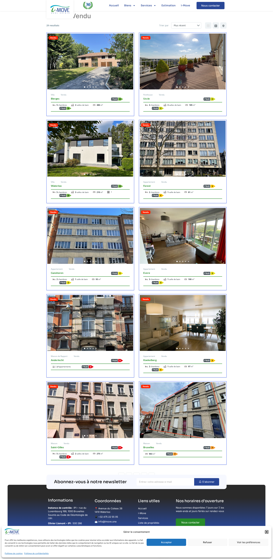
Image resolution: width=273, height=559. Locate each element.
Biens (127, 5)
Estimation (168, 5)
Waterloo (56, 185)
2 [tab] (87, 87)
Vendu (53, 38)
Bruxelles (148, 447)
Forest (147, 185)
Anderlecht (57, 359)
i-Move (185, 5)
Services (146, 5)
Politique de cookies (14, 553)
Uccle (146, 98)
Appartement (149, 182)
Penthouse (148, 94)
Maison (54, 443)
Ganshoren (57, 272)
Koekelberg (150, 359)
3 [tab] (90, 87)
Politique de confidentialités (36, 553)
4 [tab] (93, 87)
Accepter (166, 542)
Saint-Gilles (57, 447)
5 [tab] (96, 87)
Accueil (114, 5)
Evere (146, 272)
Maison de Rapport (59, 356)
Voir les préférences (248, 542)
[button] (266, 532)
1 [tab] (84, 87)
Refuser (207, 542)
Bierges (55, 98)
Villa (53, 94)
